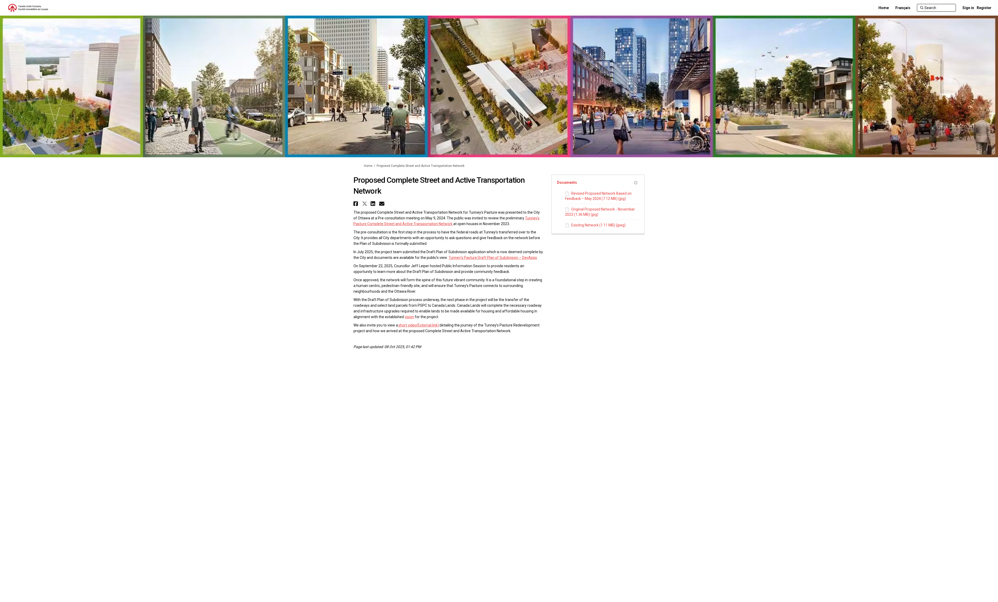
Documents (567, 182)
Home (368, 166)
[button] (356, 203)
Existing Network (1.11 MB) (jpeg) (598, 225)
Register (984, 8)
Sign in (968, 8)
